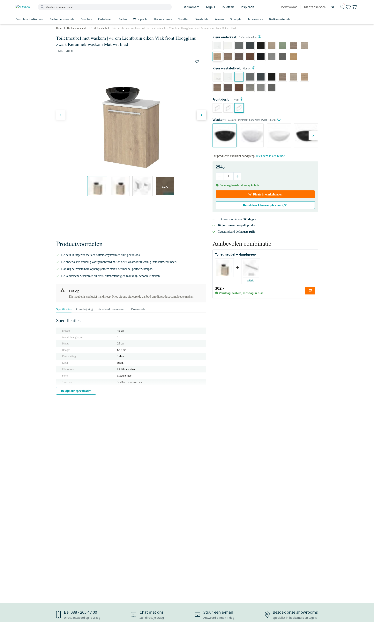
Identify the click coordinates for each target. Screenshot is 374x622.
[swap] (197, 62)
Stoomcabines (162, 19)
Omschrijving (84, 309)
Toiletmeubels (99, 28)
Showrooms (288, 7)
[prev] (60, 115)
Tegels (210, 7)
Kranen (219, 19)
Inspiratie (247, 7)
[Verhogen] (237, 176)
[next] (201, 115)
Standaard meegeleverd (112, 309)
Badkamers (191, 7)
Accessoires (255, 19)
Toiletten (227, 7)
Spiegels (235, 19)
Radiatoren (105, 19)
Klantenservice (315, 7)
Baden (123, 19)
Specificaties (63, 309)
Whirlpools (140, 19)
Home (59, 28)
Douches (86, 19)
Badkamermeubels (62, 19)
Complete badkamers (29, 19)
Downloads (138, 309)
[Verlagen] (219, 176)
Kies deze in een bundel (271, 156)
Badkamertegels (279, 19)
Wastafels (202, 19)
